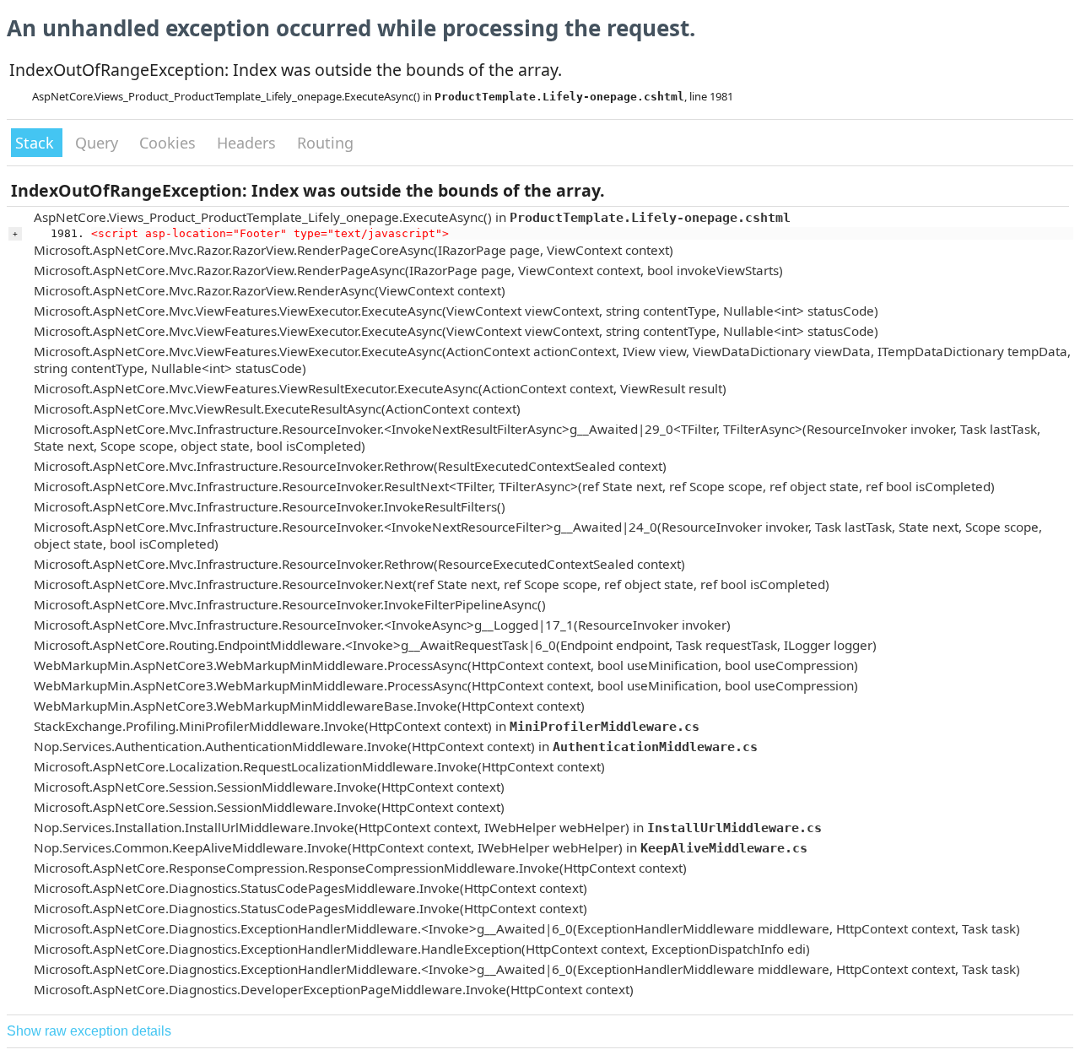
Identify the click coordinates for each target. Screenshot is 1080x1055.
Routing (325, 143)
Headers (248, 143)
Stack (36, 143)
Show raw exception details (89, 1031)
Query (98, 143)
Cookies (169, 143)
